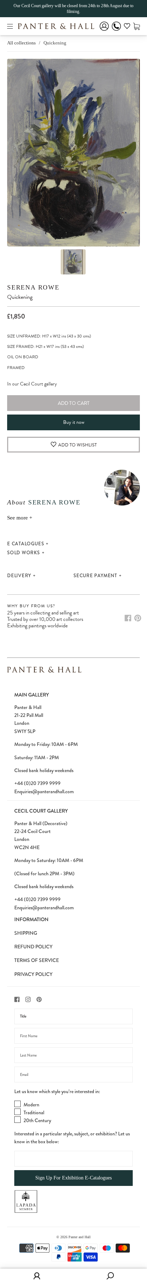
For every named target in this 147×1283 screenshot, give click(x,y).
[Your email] (73, 1074)
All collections (21, 43)
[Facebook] (128, 618)
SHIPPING (25, 933)
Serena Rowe (33, 287)
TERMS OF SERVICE (36, 960)
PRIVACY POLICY (33, 974)
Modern (31, 1104)
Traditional (34, 1112)
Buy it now (73, 422)
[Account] (104, 31)
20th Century (37, 1120)
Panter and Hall (80, 1237)
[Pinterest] (138, 618)
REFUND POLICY (33, 946)
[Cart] (136, 26)
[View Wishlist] (127, 27)
